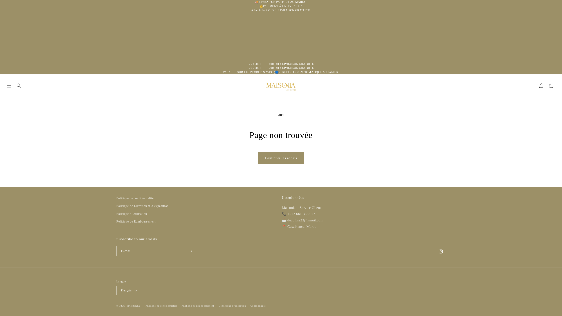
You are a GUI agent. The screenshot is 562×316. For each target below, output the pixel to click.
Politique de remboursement (198, 305)
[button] (9, 85)
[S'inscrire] (190, 251)
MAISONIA (133, 306)
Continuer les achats (281, 158)
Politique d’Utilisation (131, 213)
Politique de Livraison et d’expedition (142, 206)
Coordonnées (258, 305)
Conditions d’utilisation (232, 305)
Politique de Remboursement (136, 221)
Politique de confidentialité (135, 198)
